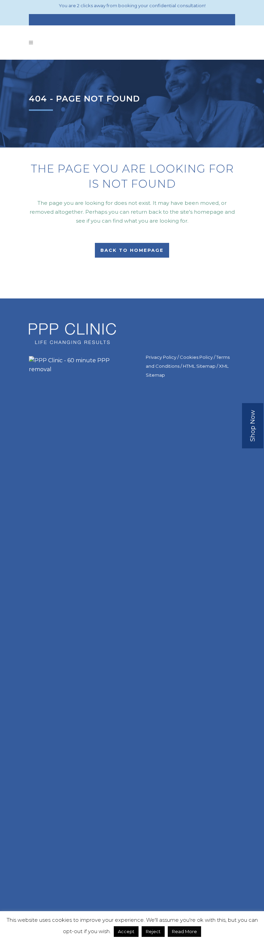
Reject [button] (153, 931)
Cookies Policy (196, 357)
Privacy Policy (161, 357)
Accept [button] (126, 931)
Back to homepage (132, 250)
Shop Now (252, 426)
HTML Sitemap (199, 366)
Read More (184, 931)
